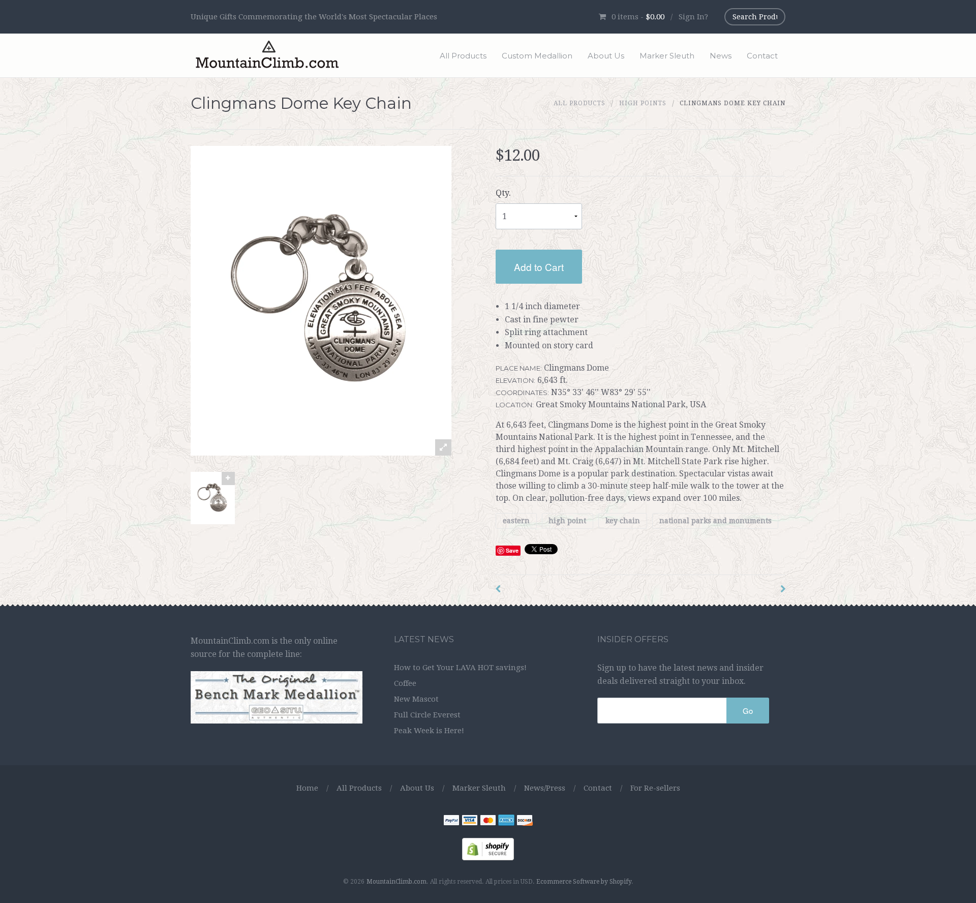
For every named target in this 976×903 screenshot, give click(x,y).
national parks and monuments (715, 521)
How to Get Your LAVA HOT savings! (460, 667)
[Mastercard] (488, 822)
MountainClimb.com (396, 881)
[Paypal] (451, 822)
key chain (622, 521)
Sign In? (693, 16)
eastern (516, 521)
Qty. (503, 193)
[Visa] (470, 822)
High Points (642, 103)
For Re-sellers (655, 788)
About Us (606, 56)
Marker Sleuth (666, 56)
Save (512, 550)
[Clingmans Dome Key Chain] (213, 498)
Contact (762, 56)
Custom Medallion (537, 56)
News (720, 56)
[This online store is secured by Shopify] (488, 849)
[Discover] (524, 822)
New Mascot (416, 699)
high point (567, 521)
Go (748, 710)
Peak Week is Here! (429, 730)
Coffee (405, 683)
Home (307, 788)
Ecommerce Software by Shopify (583, 881)
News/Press (544, 788)
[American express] (506, 822)
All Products (463, 56)
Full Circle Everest (427, 714)
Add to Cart (539, 267)
